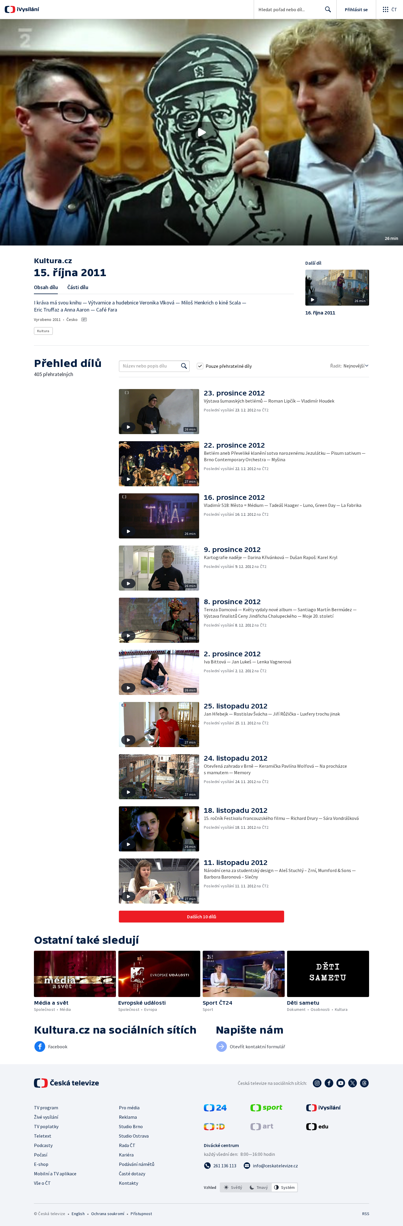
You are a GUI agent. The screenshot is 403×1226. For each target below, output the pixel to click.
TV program (46, 1107)
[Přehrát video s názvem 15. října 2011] (201, 132)
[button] (201, 132)
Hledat (328, 9)
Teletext (42, 1136)
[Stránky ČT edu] (317, 1128)
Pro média (129, 1107)
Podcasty (43, 1145)
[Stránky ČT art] (261, 1128)
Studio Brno (131, 1126)
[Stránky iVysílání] (323, 1110)
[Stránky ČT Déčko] (214, 1128)
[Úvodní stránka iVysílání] (27, 9)
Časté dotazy (132, 1173)
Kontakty (128, 1183)
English (78, 1213)
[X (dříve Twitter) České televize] (352, 1083)
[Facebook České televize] (329, 1083)
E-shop (41, 1164)
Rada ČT (127, 1145)
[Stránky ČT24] (215, 1110)
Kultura (43, 331)
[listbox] (259, 1187)
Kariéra (126, 1155)
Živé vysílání (46, 1117)
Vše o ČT (42, 1183)
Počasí (40, 1155)
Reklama (128, 1117)
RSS (365, 1213)
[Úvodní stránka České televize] (67, 1083)
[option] (233, 1187)
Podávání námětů (136, 1164)
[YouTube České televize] (340, 1083)
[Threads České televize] (364, 1083)
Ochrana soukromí (107, 1213)
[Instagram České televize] (317, 1083)
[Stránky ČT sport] (266, 1110)
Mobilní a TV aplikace (55, 1173)
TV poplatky (46, 1126)
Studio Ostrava (134, 1136)
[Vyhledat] (184, 366)
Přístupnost (141, 1213)
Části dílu (77, 287)
